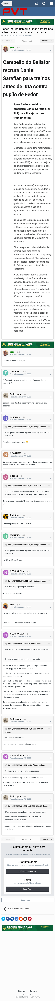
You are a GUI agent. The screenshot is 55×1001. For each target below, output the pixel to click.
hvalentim (15, 535)
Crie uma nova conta (27, 871)
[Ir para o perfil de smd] (5, 606)
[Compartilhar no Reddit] (21, 919)
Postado (20, 50)
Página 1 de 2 (27, 41)
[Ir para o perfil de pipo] (5, 49)
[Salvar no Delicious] (16, 919)
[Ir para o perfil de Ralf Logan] (5, 395)
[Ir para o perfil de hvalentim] (5, 536)
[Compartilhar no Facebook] (8, 919)
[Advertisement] (27, 959)
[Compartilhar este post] (50, 50)
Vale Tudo (30, 35)
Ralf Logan (15, 394)
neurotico (15, 417)
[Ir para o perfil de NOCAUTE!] (5, 454)
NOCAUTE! (15, 453)
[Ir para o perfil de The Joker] (5, 373)
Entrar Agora (27, 889)
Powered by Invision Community (27, 997)
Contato (33, 991)
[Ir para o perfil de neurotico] (5, 418)
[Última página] (52, 41)
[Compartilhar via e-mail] (25, 919)
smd (12, 604)
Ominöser (15, 515)
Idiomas (22, 991)
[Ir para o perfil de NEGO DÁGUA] (5, 572)
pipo (6, 35)
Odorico (14, 476)
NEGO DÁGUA (17, 571)
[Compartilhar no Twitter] (3, 919)
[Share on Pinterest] (30, 919)
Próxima (45, 41)
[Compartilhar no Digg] (12, 919)
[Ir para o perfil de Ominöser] (5, 516)
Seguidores (25, 900)
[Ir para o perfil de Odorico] (5, 477)
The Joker (15, 371)
